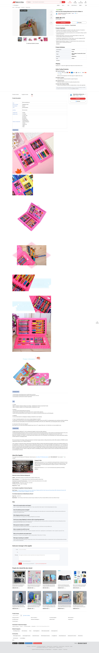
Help (68, 5)
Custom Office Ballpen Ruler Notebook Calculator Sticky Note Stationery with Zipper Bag (49, 586)
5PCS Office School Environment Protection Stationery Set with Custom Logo (79, 606)
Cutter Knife (31, 491)
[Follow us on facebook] (78, 643)
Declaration (60, 649)
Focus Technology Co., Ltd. (42, 649)
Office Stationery (57, 490)
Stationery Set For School (72, 635)
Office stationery (70, 617)
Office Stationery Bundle (45, 630)
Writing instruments (15, 617)
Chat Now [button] (80, 22)
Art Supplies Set (54, 635)
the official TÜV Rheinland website (42, 456)
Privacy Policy (65, 649)
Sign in (86, 2)
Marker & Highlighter (25, 491)
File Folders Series (15, 619)
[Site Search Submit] (63, 2)
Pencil (30, 630)
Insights (71, 646)
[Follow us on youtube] (83, 643)
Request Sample (73, 25)
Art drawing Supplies (53, 617)
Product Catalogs (27, 615)
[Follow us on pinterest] (84, 643)
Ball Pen (41, 490)
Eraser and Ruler (19, 491)
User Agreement (55, 649)
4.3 (74, 95)
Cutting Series (70, 619)
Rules (86, 5)
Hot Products (28, 646)
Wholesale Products (49, 646)
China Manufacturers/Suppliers (41, 646)
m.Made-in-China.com (52, 647)
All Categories (16, 5)
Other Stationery (24, 630)
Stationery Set (28, 7)
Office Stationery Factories (45, 635)
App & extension (74, 5)
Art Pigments (37, 490)
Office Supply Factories (17, 635)
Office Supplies (17, 7)
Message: (16, 554)
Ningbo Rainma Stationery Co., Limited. (64, 13)
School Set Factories (35, 635)
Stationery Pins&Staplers (35, 619)
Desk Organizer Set (54, 630)
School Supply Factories (26, 635)
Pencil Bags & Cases (16, 630)
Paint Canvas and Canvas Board (48, 490)
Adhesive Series (52, 619)
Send (20, 563)
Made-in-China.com (45, 647)
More (13, 640)
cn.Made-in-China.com (59, 647)
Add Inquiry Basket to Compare (33, 43)
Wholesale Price (55, 646)
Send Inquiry (63, 22)
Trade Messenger (28, 643)
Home (13, 7)
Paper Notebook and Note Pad (23, 490)
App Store (15, 643)
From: (17, 549)
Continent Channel (61, 646)
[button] (75, 2)
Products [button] (29, 2)
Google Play (21, 643)
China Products (34, 646)
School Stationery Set (62, 635)
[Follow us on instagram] (81, 643)
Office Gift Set (80, 635)
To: (17, 552)
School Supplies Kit (36, 630)
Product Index (67, 646)
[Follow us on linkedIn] (86, 643)
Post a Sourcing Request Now (41, 563)
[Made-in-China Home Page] (18, 2)
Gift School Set (15, 638)
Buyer (63, 5)
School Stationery (32, 490)
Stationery (23, 7)
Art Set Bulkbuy (22, 638)
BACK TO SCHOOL (34, 617)
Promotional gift (15, 621)
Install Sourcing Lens (38, 643)
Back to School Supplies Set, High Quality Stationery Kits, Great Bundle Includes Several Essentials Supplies (79, 586)
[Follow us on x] (80, 643)
